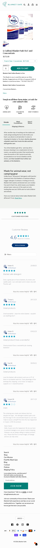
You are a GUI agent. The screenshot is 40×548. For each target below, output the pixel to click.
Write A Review (20, 245)
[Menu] (37, 4)
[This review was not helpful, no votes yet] (34, 292)
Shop (5, 455)
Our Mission (8, 457)
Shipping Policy (9, 470)
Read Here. (18, 198)
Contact (7, 465)
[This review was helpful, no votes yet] (31, 292)
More (5, 93)
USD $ (19, 518)
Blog (5, 462)
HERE (24, 492)
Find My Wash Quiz (11, 460)
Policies (7, 467)
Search (6, 452)
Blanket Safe (22, 541)
